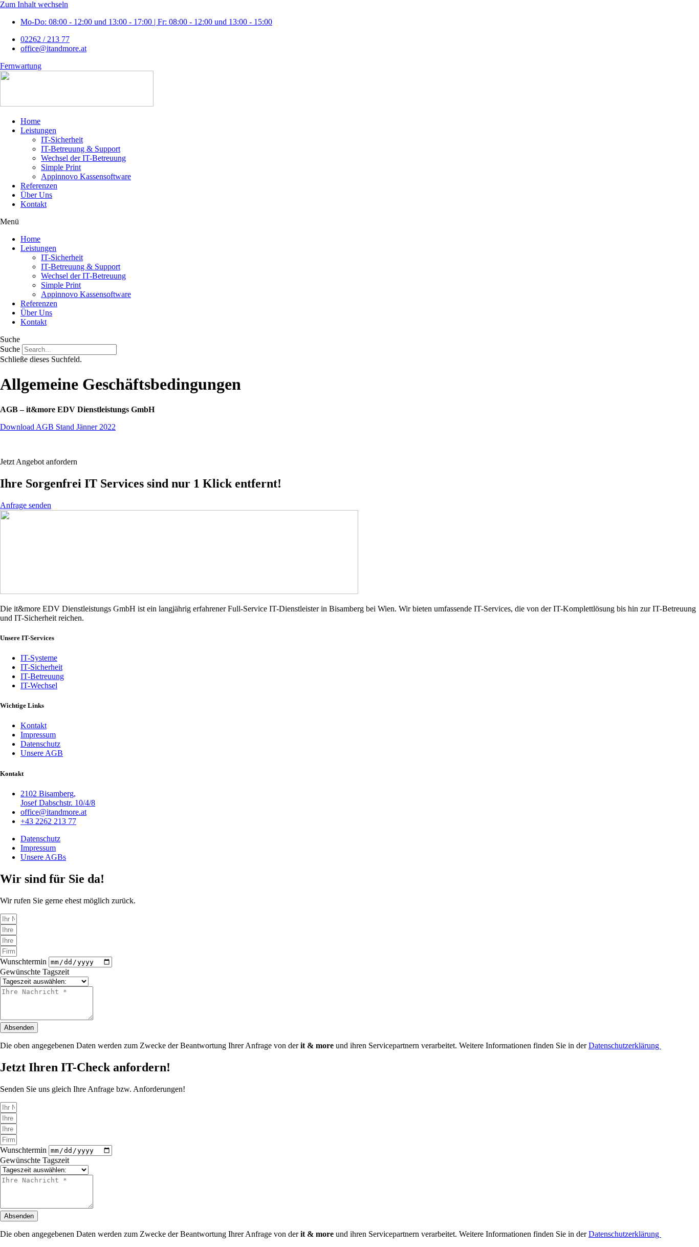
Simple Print (61, 167)
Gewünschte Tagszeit (34, 971)
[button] (349, 221)
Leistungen (38, 130)
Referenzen (38, 185)
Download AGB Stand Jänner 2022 (58, 426)
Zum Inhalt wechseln (34, 4)
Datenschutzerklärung (624, 1045)
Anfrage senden (25, 505)
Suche (10, 349)
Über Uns (36, 195)
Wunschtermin (24, 961)
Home (30, 121)
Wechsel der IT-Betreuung (83, 158)
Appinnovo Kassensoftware (86, 176)
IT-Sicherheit (62, 139)
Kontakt (33, 204)
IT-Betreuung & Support (80, 148)
